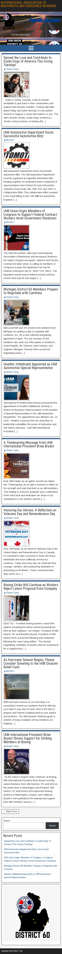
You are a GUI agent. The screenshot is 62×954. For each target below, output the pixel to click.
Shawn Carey (12, 69)
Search (6, 820)
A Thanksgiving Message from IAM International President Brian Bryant (28, 444)
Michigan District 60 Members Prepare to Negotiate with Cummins (30, 291)
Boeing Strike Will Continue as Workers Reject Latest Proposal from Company (30, 587)
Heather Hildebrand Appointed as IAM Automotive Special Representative (30, 366)
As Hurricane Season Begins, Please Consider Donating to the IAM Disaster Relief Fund (30, 663)
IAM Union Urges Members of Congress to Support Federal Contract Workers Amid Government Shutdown (30, 214)
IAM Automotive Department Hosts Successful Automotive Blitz (28, 134)
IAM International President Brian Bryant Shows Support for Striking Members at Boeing (27, 738)
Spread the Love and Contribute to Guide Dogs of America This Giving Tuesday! (27, 61)
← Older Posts (10, 811)
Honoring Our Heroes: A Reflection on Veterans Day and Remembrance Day (29, 512)
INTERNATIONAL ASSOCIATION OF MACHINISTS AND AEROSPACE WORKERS (28, 4)
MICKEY (10, 140)
